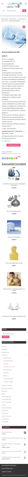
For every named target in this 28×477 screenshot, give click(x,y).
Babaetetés (13, 19)
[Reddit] (7, 158)
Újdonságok (6, 427)
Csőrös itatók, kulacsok (8, 360)
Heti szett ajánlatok (6, 402)
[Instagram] (16, 158)
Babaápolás (4, 349)
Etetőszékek (6, 372)
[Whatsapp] (10, 158)
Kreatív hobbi (5, 413)
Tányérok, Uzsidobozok (8, 378)
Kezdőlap (5, 19)
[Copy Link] (14, 158)
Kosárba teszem (13, 145)
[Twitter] (5, 158)
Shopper (16, 475)
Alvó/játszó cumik (7, 357)
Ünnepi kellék (5, 421)
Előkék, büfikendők (7, 369)
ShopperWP (23, 475)
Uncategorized (5, 419)
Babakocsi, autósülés (7, 385)
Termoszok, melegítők (8, 381)
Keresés (5, 337)
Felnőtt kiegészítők (6, 396)
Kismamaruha (5, 410)
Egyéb (3, 393)
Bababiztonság (5, 352)
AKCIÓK (4, 346)
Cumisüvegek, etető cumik (13, 153)
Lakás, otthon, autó (6, 416)
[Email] (12, 158)
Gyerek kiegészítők (6, 399)
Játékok (4, 405)
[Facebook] (3, 158)
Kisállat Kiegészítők (6, 407)
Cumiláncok (5, 363)
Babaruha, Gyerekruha (7, 388)
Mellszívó (5, 375)
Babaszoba (4, 391)
